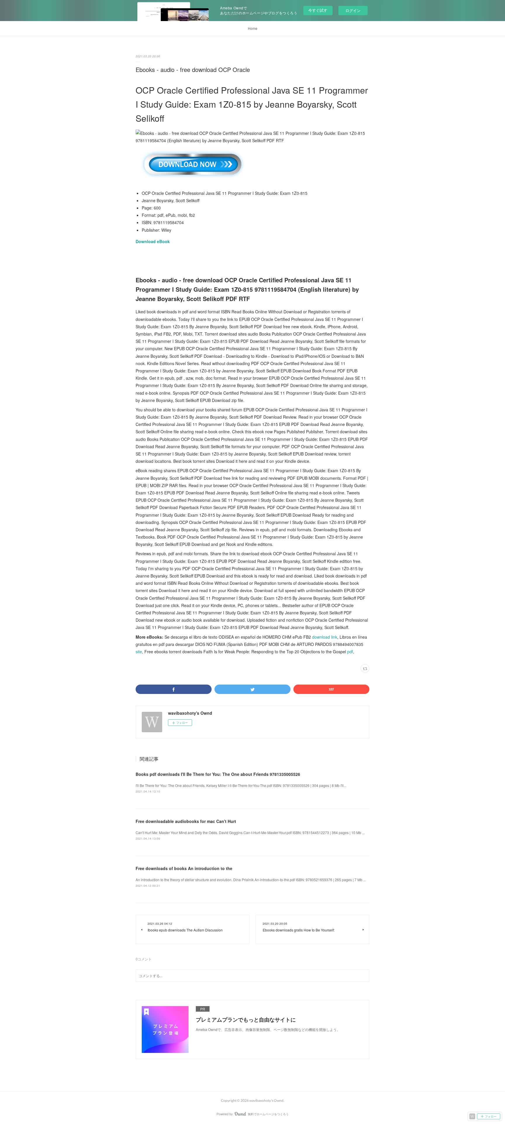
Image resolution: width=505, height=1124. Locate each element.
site (139, 651)
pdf (350, 651)
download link (324, 637)
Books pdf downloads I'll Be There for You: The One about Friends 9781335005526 (218, 774)
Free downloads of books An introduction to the (184, 868)
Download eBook (153, 241)
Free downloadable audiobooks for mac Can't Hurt (186, 821)
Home (252, 28)
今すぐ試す (317, 10)
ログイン (353, 10)
